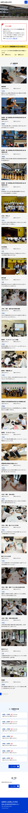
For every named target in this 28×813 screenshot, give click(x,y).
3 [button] (4, 694)
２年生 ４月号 (6, 758)
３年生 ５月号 (6, 743)
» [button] (7, 694)
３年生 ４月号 (6, 751)
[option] (14, 12)
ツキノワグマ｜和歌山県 (11, 38)
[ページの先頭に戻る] (26, 811)
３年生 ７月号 (6, 714)
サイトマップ (5, 808)
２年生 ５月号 (6, 736)
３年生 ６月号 (6, 721)
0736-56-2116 (8, 806)
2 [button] (2, 694)
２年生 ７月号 (6, 729)
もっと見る (13, 766)
